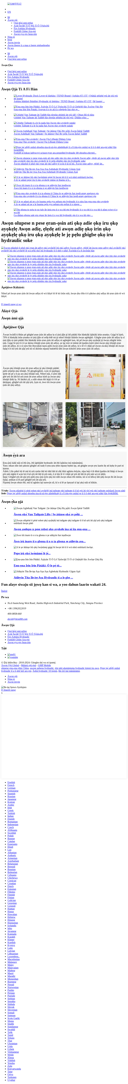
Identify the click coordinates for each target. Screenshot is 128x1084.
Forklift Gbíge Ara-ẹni (25, 31)
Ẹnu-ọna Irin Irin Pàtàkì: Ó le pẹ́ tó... (38, 565)
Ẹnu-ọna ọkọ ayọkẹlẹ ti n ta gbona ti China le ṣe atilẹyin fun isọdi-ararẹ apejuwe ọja (55, 196)
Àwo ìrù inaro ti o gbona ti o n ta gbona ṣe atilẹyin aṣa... (50, 541)
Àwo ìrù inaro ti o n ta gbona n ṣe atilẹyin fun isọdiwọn (41, 188)
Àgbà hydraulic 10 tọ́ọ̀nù (44, 671)
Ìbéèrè (4, 591)
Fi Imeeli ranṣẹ (8, 690)
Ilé (8, 17)
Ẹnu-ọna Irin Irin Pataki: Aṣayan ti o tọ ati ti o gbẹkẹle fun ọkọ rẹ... (46, 109)
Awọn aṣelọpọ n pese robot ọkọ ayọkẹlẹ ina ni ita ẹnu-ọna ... (52, 529)
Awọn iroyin (13, 42)
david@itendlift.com (17, 619)
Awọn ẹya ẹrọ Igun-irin (25, 34)
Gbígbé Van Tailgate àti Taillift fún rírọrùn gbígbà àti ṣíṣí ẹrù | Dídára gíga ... (51, 117)
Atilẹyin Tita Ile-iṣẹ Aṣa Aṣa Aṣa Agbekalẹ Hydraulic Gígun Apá (46, 172)
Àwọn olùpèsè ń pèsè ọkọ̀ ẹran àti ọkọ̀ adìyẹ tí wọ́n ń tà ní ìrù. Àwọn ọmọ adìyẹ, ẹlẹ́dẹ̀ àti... (59, 163)
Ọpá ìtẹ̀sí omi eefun (23, 23)
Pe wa (10, 48)
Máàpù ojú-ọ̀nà (28, 665)
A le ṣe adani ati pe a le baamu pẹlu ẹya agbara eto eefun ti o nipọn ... (48, 204)
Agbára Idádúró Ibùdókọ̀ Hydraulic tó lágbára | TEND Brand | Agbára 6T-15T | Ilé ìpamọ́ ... (59, 101)
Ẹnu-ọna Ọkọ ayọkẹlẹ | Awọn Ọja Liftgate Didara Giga (41, 142)
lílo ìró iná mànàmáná (69, 671)
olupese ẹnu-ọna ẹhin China (15, 668)
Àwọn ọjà (12, 20)
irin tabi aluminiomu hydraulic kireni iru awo (77, 668)
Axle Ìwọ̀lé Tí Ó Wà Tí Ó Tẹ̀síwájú (31, 25)
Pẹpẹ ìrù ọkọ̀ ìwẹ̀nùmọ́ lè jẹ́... (32, 553)
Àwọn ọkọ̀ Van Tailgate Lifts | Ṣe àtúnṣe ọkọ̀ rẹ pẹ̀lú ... (48, 514)
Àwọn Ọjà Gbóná (10, 665)
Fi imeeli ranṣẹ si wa (11, 304)
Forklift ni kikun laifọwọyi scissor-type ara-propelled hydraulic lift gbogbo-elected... (55, 152)
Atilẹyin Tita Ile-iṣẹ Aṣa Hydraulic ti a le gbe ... (43, 577)
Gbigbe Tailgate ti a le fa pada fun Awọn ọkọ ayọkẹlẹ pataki (43, 125)
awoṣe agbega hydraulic (42, 668)
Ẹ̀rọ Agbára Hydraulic (25, 28)
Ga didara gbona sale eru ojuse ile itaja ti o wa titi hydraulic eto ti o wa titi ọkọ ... (53, 215)
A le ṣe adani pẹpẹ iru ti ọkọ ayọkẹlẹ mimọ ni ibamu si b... (42, 180)
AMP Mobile (44, 665)
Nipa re (11, 37)
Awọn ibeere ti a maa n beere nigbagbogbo (28, 45)
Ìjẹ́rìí (9, 39)
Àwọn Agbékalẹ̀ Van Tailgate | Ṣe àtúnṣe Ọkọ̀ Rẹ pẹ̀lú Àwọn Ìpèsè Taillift (50, 133)
